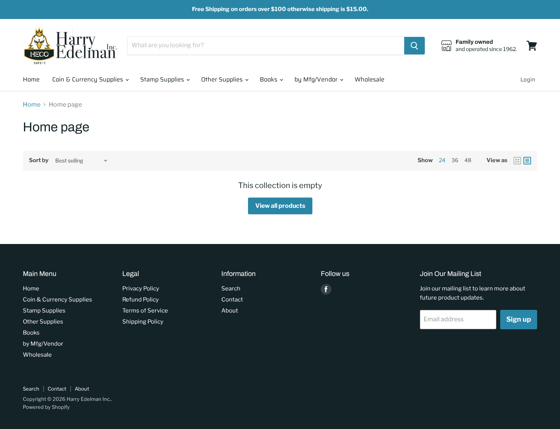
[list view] (527, 160)
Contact (232, 299)
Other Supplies (222, 79)
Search (230, 288)
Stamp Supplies (163, 79)
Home (31, 79)
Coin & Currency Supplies (88, 79)
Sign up (518, 319)
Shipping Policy (142, 321)
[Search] (414, 45)
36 (454, 160)
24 (442, 160)
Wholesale (369, 79)
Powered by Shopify (46, 407)
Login (527, 79)
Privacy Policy (140, 288)
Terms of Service (145, 310)
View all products (280, 205)
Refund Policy (140, 299)
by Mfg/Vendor (316, 79)
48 (467, 160)
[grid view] (517, 160)
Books (269, 79)
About (229, 310)
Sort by (38, 160)
